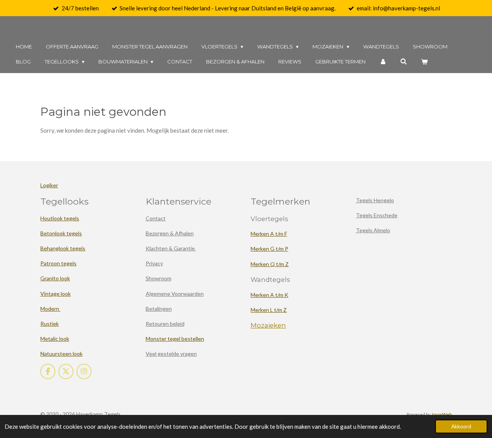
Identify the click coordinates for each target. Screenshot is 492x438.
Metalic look (54, 338)
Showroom (158, 278)
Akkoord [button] (461, 426)
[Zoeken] (404, 61)
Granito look (55, 278)
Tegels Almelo (373, 230)
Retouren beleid (165, 323)
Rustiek (49, 323)
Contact (156, 218)
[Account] (382, 61)
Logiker (49, 185)
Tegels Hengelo (375, 200)
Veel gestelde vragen (171, 353)
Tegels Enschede (376, 215)
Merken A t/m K (269, 294)
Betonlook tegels (61, 233)
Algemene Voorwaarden (175, 293)
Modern (50, 308)
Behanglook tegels (62, 248)
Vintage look (55, 293)
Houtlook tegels (59, 218)
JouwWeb (441, 414)
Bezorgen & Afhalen (170, 233)
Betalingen (159, 308)
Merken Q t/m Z (270, 264)
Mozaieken (268, 325)
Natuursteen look (61, 353)
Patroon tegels (58, 263)
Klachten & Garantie (171, 248)
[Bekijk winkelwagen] (424, 61)
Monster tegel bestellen (175, 338)
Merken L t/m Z (269, 309)
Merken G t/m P (269, 248)
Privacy (154, 263)
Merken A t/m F (269, 233)
